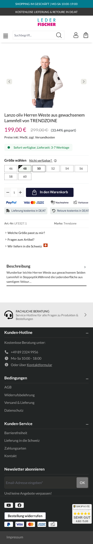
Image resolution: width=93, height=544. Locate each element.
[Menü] (5, 35)
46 (13, 169)
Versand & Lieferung (19, 402)
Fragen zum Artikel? (21, 239)
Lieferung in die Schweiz (22, 440)
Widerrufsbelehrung (19, 395)
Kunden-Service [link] (18, 423)
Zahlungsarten (15, 448)
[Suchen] (59, 35)
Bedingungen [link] (15, 377)
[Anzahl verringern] (8, 192)
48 (25, 168)
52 (55, 169)
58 (13, 177)
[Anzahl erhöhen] (20, 192)
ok (82, 483)
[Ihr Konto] (76, 35)
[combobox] (33, 35)
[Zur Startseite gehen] (46, 22)
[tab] (46, 273)
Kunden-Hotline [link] (18, 332)
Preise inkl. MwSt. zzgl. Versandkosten (29, 137)
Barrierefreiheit (15, 433)
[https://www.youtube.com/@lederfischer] (8, 505)
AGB (7, 387)
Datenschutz (13, 410)
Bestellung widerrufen (25, 516)
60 (27, 177)
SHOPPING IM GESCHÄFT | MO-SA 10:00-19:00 (46, 4)
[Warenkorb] (86, 35)
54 (69, 169)
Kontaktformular (39, 365)
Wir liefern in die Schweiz (25, 246)
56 (83, 169)
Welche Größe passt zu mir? (26, 233)
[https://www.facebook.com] (19, 505)
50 (39, 168)
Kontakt (10, 456)
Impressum (14, 537)
